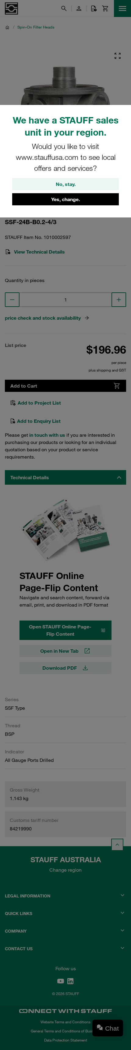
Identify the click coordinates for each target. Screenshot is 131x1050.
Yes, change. (65, 199)
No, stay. (66, 184)
